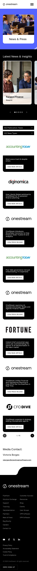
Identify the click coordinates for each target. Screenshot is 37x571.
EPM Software (25, 517)
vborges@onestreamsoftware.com (17, 460)
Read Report (14, 93)
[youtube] (4, 539)
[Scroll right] (27, 112)
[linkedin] (19, 539)
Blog (21, 503)
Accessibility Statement (11, 548)
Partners (6, 514)
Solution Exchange (10, 499)
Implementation (9, 510)
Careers (6, 525)
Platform (6, 496)
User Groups (24, 510)
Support (6, 503)
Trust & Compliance (9, 555)
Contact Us (7, 528)
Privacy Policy (7, 545)
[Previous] (4, 435)
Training (6, 506)
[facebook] (9, 539)
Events (22, 506)
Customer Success (26, 496)
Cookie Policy (7, 552)
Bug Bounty (7, 521)
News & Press (7, 517)
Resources (23, 499)
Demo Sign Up (9, 567)
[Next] (32, 435)
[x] (14, 539)
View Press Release (15, 242)
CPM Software (25, 514)
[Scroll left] (10, 112)
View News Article (14, 167)
